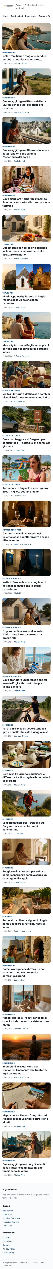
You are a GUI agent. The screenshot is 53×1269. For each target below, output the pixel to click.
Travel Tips (7, 244)
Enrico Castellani (21, 258)
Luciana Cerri (19, 450)
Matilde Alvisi (19, 210)
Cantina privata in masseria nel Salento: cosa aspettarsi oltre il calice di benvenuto (25, 537)
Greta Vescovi (20, 307)
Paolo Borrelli (19, 161)
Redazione (7, 1241)
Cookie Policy (8, 1252)
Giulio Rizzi (18, 593)
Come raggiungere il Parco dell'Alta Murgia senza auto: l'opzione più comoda (24, 105)
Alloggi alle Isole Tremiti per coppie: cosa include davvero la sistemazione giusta (25, 1021)
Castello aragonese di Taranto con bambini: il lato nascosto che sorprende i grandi (23, 972)
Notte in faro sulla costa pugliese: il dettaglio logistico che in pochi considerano (24, 586)
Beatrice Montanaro (22, 544)
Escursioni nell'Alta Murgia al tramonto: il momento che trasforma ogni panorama (25, 1070)
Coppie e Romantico (11, 530)
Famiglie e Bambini (11, 391)
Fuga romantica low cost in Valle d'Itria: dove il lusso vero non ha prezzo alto (22, 635)
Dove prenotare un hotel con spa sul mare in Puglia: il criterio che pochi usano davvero (25, 683)
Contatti (6, 1245)
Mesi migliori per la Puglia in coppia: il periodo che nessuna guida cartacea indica (25, 349)
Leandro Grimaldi (21, 63)
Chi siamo (6, 1237)
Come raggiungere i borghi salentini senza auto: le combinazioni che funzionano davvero (24, 1168)
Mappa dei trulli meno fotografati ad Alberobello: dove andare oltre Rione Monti (25, 1119)
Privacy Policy (8, 1249)
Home (5, 16)
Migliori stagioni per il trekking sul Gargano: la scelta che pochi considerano (23, 826)
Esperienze (30, 16)
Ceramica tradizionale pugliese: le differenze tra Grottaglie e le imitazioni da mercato (26, 777)
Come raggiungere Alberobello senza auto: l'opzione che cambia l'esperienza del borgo (25, 154)
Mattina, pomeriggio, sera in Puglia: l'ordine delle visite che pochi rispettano (24, 300)
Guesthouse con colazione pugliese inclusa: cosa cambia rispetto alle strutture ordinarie (24, 251)
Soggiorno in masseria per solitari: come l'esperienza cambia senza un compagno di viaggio (24, 875)
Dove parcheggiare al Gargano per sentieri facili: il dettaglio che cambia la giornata (26, 443)
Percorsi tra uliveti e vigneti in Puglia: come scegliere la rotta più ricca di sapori (25, 924)
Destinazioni (17, 16)
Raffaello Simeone (21, 112)
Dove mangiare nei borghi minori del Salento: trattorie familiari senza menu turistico (26, 202)
